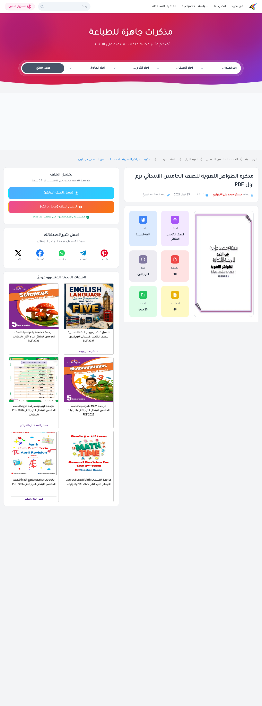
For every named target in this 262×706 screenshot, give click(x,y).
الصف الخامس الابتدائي (222, 159)
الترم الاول (191, 159)
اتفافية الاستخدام (164, 6)
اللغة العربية (168, 159)
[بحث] (42, 6)
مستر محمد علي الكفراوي (227, 194)
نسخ (146, 194)
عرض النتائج (43, 68)
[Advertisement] (131, 121)
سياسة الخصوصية (195, 6)
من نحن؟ (237, 6)
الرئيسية (251, 159)
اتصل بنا (220, 6)
